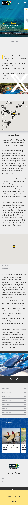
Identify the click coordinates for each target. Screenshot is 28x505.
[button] (3, 125)
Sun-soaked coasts (9, 22)
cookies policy (17, 496)
